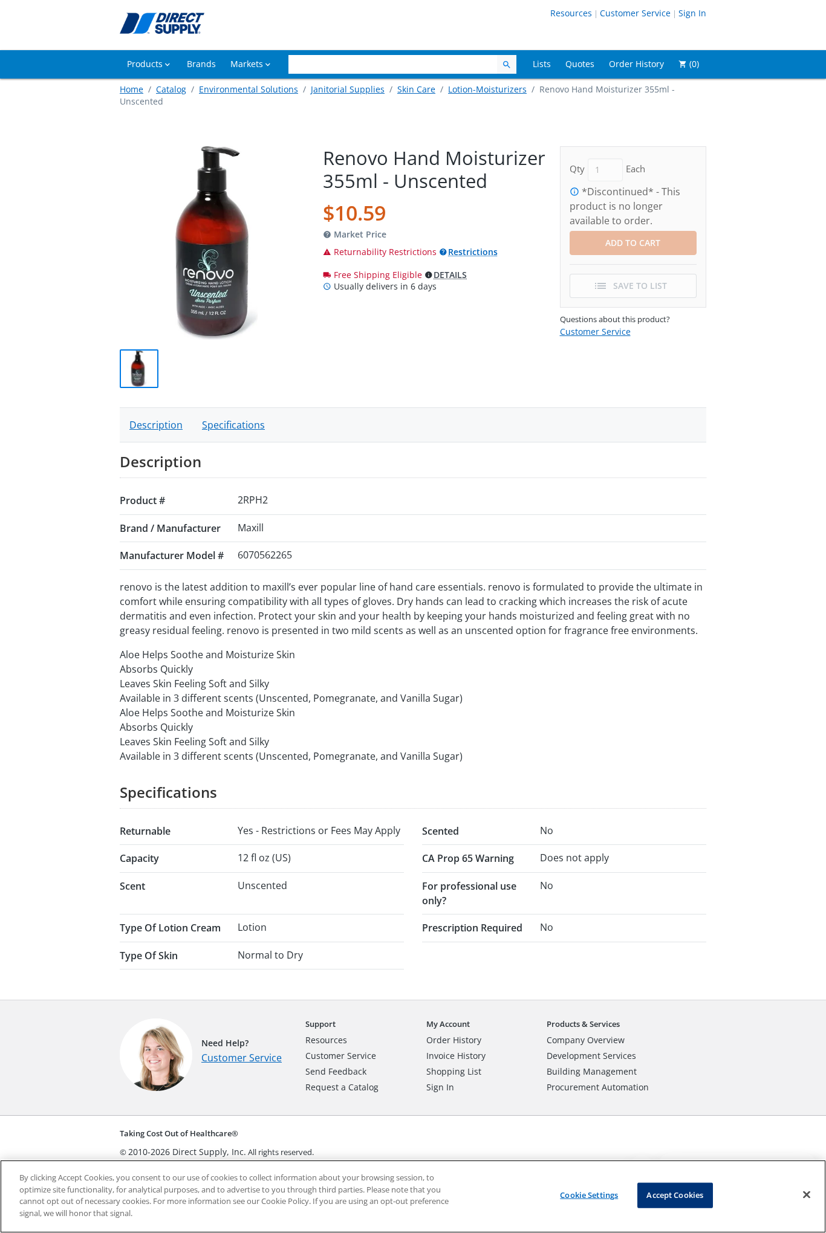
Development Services (591, 1055)
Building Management (592, 1071)
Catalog (171, 89)
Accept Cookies (674, 1194)
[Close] (806, 1195)
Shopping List (453, 1071)
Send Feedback (335, 1071)
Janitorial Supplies (348, 89)
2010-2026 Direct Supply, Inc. (187, 1151)
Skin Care (416, 89)
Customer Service (635, 13)
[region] (413, 1196)
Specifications (233, 425)
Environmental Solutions (248, 89)
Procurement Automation (598, 1087)
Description (156, 425)
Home (131, 89)
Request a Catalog (342, 1087)
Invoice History (456, 1055)
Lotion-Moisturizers (487, 89)
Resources (571, 13)
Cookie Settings (589, 1194)
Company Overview (586, 1040)
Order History (453, 1040)
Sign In (692, 13)
